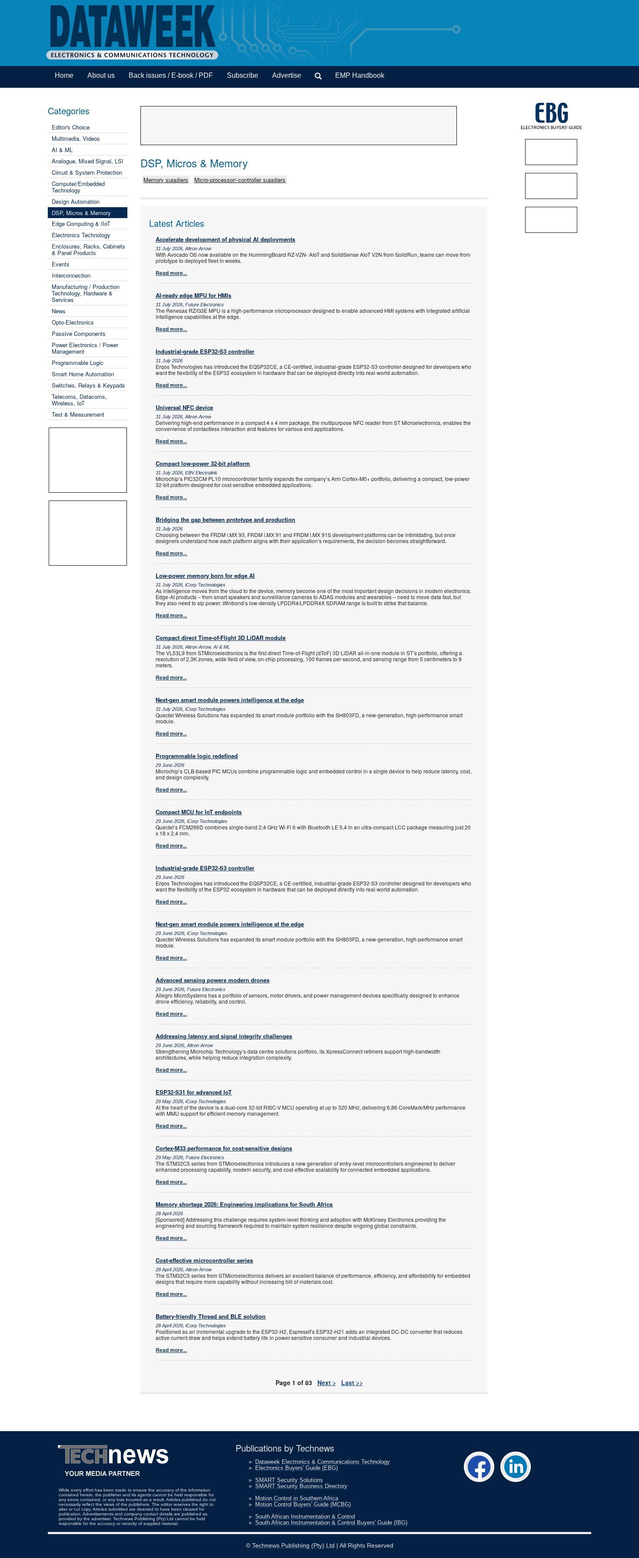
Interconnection (71, 275)
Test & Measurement (78, 414)
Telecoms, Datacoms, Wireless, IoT (79, 399)
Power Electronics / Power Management (85, 348)
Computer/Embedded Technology (78, 186)
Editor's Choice (71, 127)
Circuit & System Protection (87, 172)
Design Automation (76, 201)
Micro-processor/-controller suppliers (240, 180)
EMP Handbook (359, 75)
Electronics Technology (81, 235)
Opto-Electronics (73, 322)
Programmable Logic (77, 362)
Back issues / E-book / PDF (171, 75)
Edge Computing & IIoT (81, 223)
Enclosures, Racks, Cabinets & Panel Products (88, 249)
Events (61, 264)
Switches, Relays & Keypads (88, 385)
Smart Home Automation (83, 374)
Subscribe (242, 75)
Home (64, 75)
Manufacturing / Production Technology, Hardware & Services (86, 293)
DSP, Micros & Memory (81, 213)
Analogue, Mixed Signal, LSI (87, 161)
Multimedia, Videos (76, 138)
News (59, 311)
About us (101, 75)
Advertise (286, 75)
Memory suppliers (165, 180)
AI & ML (62, 150)
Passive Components (79, 333)
